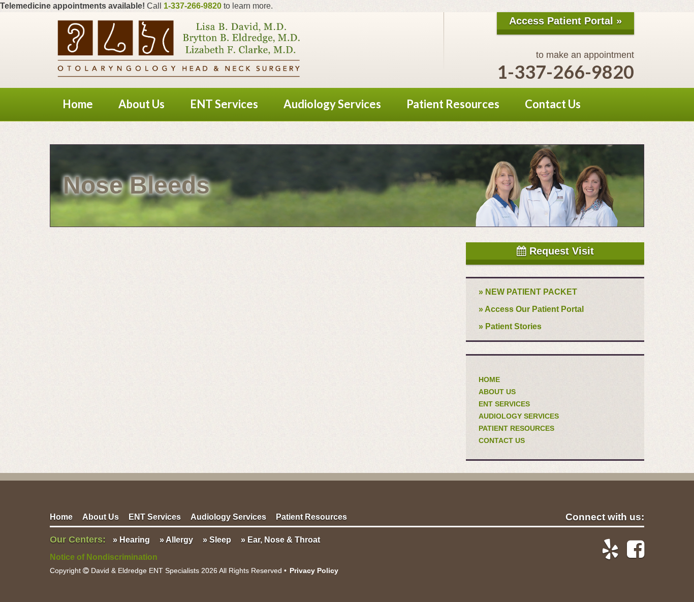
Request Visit (560, 251)
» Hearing (131, 539)
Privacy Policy (314, 570)
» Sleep (217, 539)
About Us (141, 104)
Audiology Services (332, 104)
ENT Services (224, 104)
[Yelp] (606, 549)
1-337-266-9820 (193, 6)
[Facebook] (631, 549)
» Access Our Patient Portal (531, 309)
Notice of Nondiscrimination (103, 557)
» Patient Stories (510, 326)
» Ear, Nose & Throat (280, 539)
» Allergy (176, 539)
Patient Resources (452, 104)
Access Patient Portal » (565, 20)
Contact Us (553, 104)
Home (77, 104)
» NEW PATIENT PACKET (528, 292)
